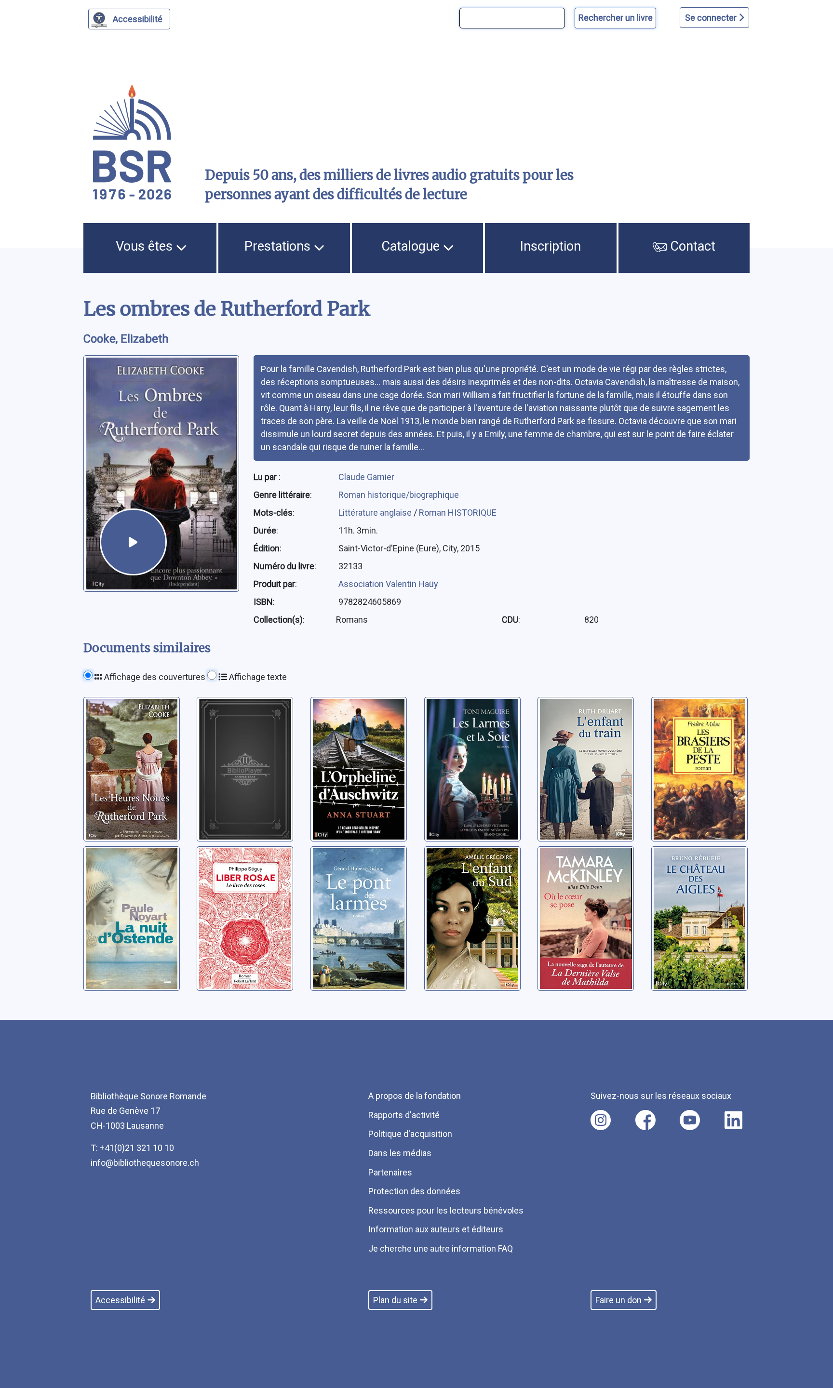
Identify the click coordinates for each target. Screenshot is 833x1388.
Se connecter (712, 18)
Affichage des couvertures (153, 677)
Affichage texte (257, 677)
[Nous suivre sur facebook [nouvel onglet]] (645, 1120)
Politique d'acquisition (410, 1134)
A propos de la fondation (414, 1096)
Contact (691, 246)
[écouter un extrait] (133, 541)
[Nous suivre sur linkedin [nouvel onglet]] (733, 1120)
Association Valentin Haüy (388, 584)
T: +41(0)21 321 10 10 (132, 1148)
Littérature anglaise (376, 512)
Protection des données (414, 1191)
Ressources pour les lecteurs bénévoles (446, 1210)
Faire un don (618, 1300)
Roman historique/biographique (398, 495)
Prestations (279, 246)
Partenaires (390, 1172)
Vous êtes (146, 246)
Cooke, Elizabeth (126, 339)
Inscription (550, 246)
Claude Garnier (366, 477)
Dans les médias (399, 1153)
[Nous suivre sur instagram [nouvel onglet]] (601, 1120)
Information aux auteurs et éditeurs (435, 1229)
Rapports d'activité (404, 1115)
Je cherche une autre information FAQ (440, 1248)
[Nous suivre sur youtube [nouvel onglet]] (690, 1120)
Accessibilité (137, 19)
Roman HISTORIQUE (458, 512)
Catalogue (412, 246)
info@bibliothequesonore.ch (145, 1163)
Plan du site (395, 1300)
